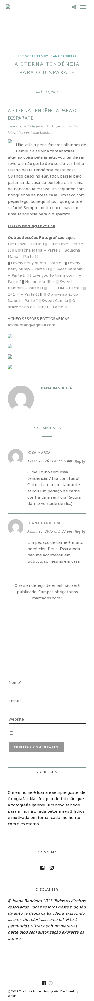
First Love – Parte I (26, 243)
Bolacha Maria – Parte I (37, 250)
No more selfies (40, 281)
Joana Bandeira (44, 523)
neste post (65, 169)
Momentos (59, 126)
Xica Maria (39, 452)
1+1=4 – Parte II (23, 294)
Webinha (14, 996)
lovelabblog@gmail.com (31, 324)
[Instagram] (52, 867)
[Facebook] (42, 867)
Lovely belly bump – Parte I (37, 262)
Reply (80, 461)
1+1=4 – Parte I (67, 287)
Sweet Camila (55, 300)
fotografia (43, 126)
